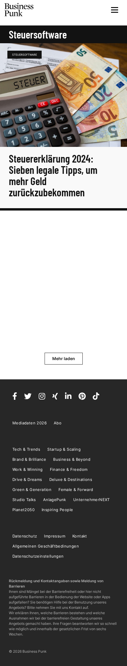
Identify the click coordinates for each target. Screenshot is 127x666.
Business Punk (19, 10)
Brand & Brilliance (29, 459)
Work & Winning (27, 469)
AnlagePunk (54, 499)
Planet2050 (23, 509)
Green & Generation (31, 489)
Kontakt (79, 536)
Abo (57, 423)
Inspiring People (57, 509)
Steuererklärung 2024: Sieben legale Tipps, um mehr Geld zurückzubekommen (53, 175)
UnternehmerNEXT (91, 499)
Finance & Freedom (69, 469)
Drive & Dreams (27, 479)
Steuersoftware (24, 54)
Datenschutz (24, 536)
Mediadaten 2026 (29, 423)
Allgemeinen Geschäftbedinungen (45, 546)
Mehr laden (63, 358)
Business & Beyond (71, 459)
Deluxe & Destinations (70, 479)
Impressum (54, 536)
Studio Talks (24, 499)
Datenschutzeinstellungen (38, 556)
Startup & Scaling (64, 449)
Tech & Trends (26, 449)
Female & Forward (75, 489)
